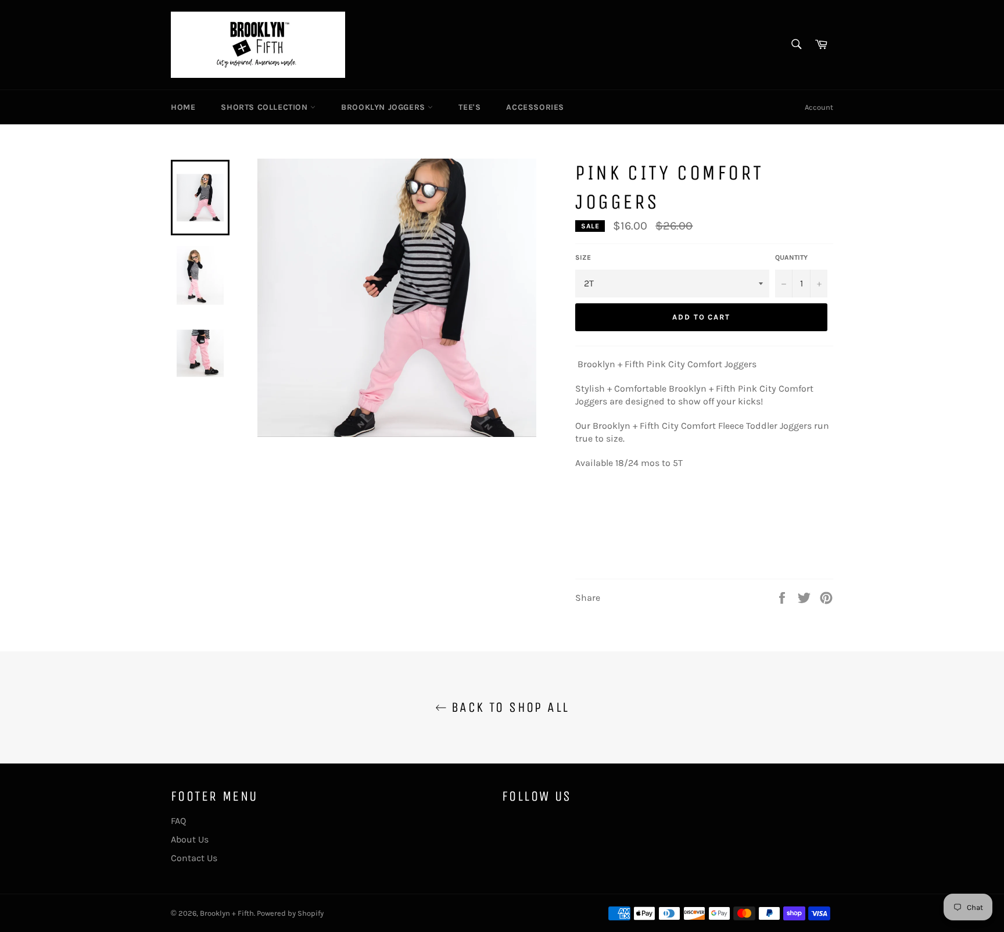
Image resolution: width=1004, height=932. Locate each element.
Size (583, 257)
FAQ (178, 820)
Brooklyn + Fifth (227, 913)
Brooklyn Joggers (384, 107)
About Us (190, 839)
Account (819, 107)
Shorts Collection (265, 107)
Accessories (535, 107)
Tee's (469, 107)
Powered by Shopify (290, 913)
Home (183, 107)
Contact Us (194, 857)
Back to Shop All (508, 707)
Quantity (791, 257)
